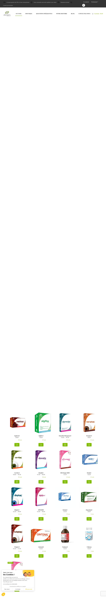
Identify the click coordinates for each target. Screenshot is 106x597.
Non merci (6, 589)
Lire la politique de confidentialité (10, 584)
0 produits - (98, 13)
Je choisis (17, 589)
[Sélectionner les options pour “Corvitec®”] (16, 481)
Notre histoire (61, 13)
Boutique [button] (28, 13)
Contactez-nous (84, 13)
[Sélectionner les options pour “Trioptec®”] (16, 556)
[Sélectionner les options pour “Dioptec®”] (16, 519)
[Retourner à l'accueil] (7, 14)
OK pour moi (28, 589)
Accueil (19, 13)
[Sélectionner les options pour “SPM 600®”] (40, 519)
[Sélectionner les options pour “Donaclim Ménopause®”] (65, 444)
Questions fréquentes (44, 13)
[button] (16, 444)
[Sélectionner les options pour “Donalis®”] (40, 481)
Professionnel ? (94, 2)
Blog (73, 13)
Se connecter (86, 2)
